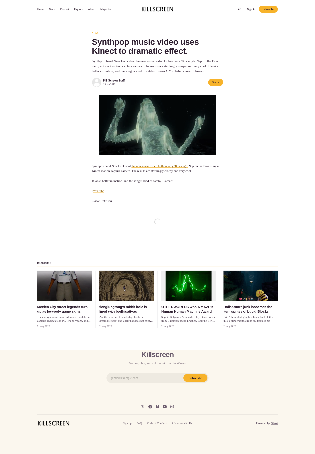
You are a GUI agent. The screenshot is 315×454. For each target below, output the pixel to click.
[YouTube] (165, 407)
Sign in (251, 9)
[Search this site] (239, 9)
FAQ (139, 423)
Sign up (127, 423)
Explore (78, 9)
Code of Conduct (157, 423)
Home (40, 9)
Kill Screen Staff (114, 80)
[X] (143, 407)
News (95, 33)
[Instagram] (172, 407)
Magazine (105, 9)
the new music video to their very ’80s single (159, 166)
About (91, 9)
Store (52, 9)
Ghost (274, 423)
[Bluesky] (157, 407)
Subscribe (268, 9)
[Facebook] (150, 407)
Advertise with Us (182, 423)
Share (215, 82)
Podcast (64, 9)
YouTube (98, 191)
